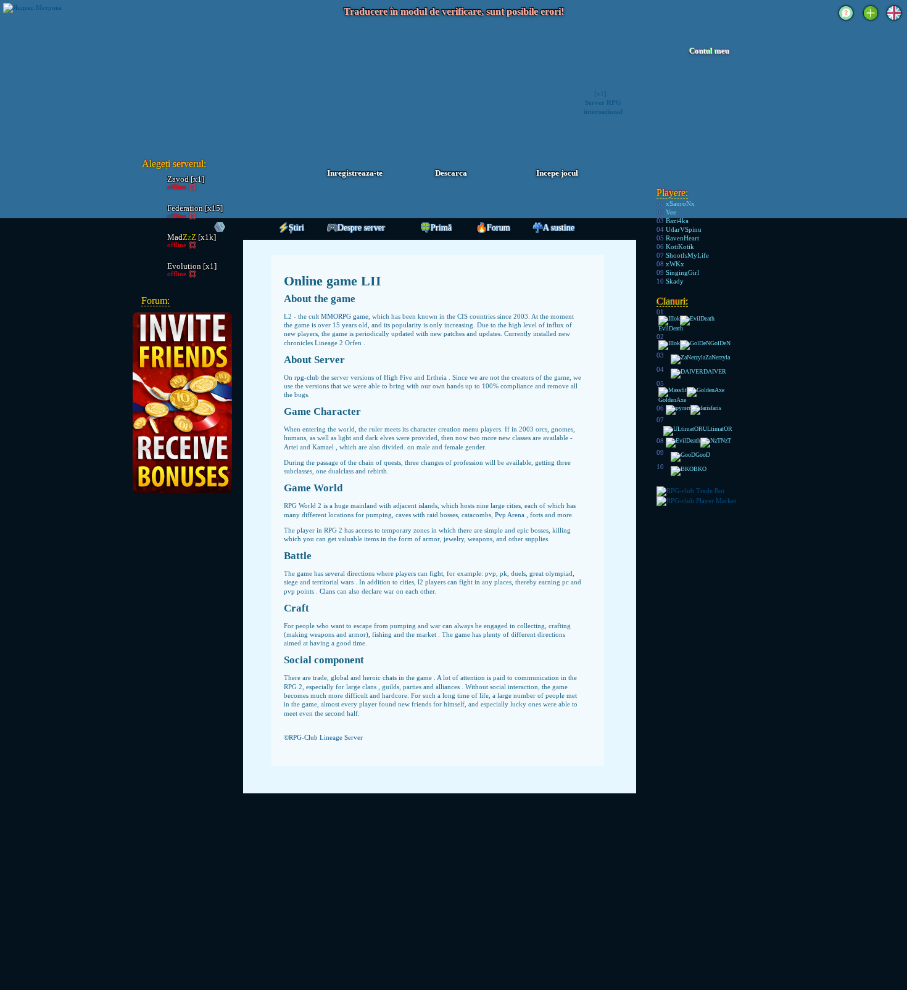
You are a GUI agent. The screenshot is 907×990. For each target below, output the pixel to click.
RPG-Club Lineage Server (326, 737)
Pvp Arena (510, 514)
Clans (328, 591)
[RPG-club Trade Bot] (690, 490)
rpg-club (307, 377)
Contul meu (709, 51)
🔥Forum (493, 227)
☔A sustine (553, 227)
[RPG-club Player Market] (696, 500)
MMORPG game (344, 316)
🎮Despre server (356, 227)
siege (292, 582)
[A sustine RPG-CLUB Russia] (845, 21)
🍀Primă (436, 227)
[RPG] (207, 82)
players (407, 573)
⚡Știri (291, 227)
